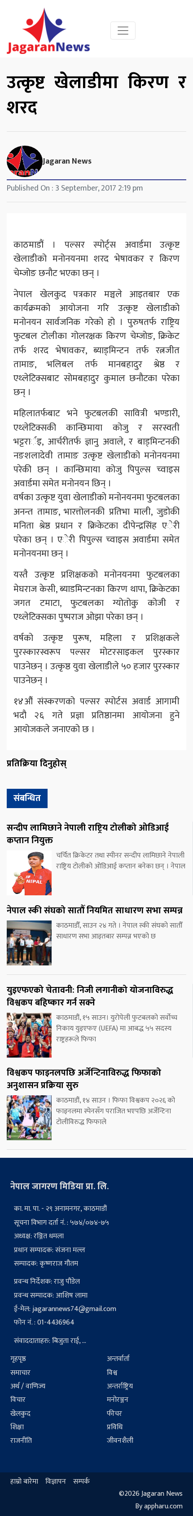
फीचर (114, 1414)
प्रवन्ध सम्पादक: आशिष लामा (51, 1295)
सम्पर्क (81, 1482)
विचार (18, 1400)
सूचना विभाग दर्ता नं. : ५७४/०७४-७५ (61, 1223)
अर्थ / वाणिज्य (27, 1386)
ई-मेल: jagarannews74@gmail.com (65, 1309)
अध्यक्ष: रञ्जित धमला (39, 1236)
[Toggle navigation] (123, 31)
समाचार (20, 1373)
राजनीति (21, 1441)
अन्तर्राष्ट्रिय (120, 1386)
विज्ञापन (55, 1482)
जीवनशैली (120, 1441)
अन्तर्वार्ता (118, 1359)
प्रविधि (115, 1427)
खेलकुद (20, 1414)
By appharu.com (159, 1506)
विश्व (112, 1373)
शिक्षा (17, 1427)
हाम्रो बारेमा (24, 1482)
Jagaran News (67, 161)
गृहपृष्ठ (18, 1359)
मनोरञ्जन (117, 1400)
